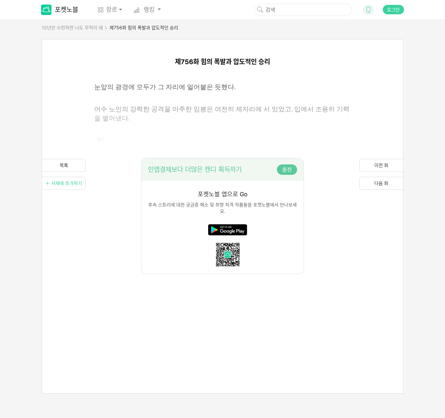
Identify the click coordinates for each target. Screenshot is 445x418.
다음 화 (381, 183)
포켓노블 (66, 10)
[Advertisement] (222, 319)
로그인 (393, 9)
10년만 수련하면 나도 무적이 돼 (72, 27)
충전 (287, 169)
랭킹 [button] (149, 9)
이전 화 (381, 165)
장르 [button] (111, 9)
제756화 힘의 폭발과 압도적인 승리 (143, 27)
